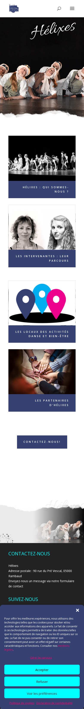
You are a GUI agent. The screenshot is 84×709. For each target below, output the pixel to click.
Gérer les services (41, 658)
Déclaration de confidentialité (54, 703)
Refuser (42, 681)
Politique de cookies (21, 703)
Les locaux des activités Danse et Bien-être (42, 334)
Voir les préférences (42, 693)
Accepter (42, 670)
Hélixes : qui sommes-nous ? (46, 189)
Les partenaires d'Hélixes (52, 403)
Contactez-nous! (42, 442)
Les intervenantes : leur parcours (42, 258)
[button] (77, 610)
